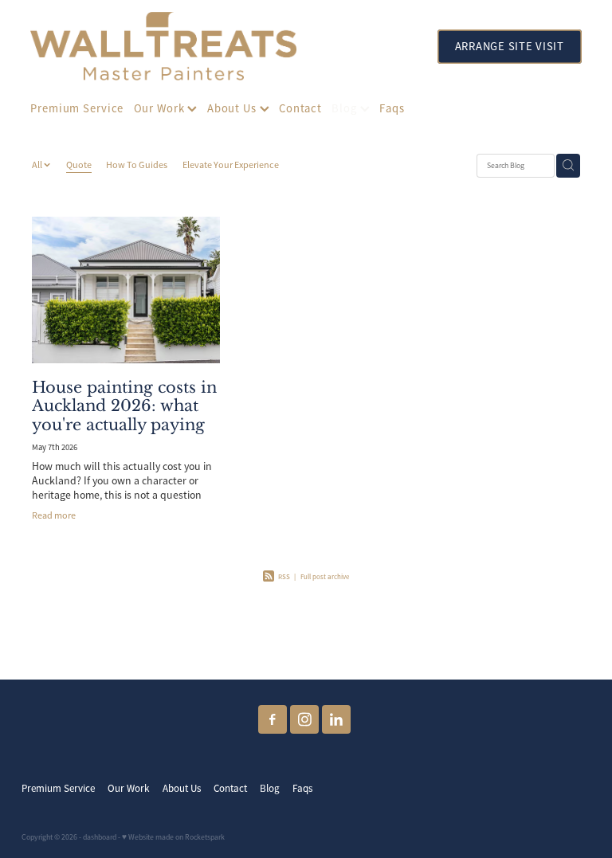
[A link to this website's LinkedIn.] (336, 719)
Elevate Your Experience (230, 165)
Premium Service (77, 108)
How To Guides (136, 165)
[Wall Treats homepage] (218, 46)
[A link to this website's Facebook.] (272, 719)
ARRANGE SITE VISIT (509, 46)
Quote (79, 165)
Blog (345, 108)
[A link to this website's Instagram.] (304, 719)
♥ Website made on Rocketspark (173, 837)
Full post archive (324, 577)
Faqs (392, 108)
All (38, 165)
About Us (233, 108)
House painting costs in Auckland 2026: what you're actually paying (124, 406)
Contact (300, 108)
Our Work (161, 108)
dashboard (99, 837)
